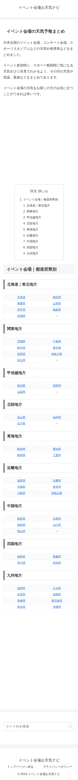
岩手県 (21, 309)
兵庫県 (57, 480)
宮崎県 (57, 594)
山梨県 (21, 391)
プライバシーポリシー (57, 766)
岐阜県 (21, 448)
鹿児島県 (56, 600)
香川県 (21, 562)
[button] (70, 726)
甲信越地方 (34, 217)
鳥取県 (21, 518)
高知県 (57, 562)
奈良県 (57, 486)
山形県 (57, 303)
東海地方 (32, 229)
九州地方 (32, 253)
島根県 (21, 524)
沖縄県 (57, 606)
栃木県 (21, 347)
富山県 (21, 417)
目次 (33, 191)
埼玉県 (21, 360)
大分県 (57, 588)
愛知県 (57, 448)
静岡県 (21, 455)
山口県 (57, 524)
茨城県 (21, 341)
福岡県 (21, 588)
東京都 (57, 347)
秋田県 (57, 297)
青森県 (21, 303)
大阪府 (21, 493)
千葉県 (57, 341)
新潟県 (21, 385)
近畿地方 (32, 235)
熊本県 (21, 606)
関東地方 (32, 211)
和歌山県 (56, 493)
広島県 (57, 518)
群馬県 (21, 354)
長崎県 (21, 600)
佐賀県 (21, 594)
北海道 (21, 297)
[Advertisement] (39, 141)
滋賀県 (21, 480)
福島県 (57, 309)
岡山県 (21, 531)
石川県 (21, 423)
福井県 (57, 417)
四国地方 (32, 247)
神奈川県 (56, 354)
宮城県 (21, 315)
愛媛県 (57, 556)
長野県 (57, 385)
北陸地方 (32, 223)
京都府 (21, 486)
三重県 (57, 455)
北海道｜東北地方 (38, 205)
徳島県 (21, 556)
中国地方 (32, 241)
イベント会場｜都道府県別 (40, 199)
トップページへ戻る (20, 766)
